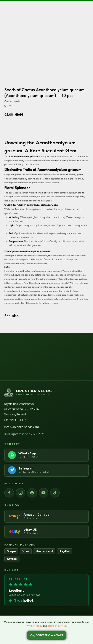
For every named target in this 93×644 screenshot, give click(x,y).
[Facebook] (9, 492)
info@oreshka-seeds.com (21, 427)
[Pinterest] (32, 492)
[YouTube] (43, 492)
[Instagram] (20, 492)
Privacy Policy (34, 625)
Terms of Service (57, 625)
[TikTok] (55, 492)
